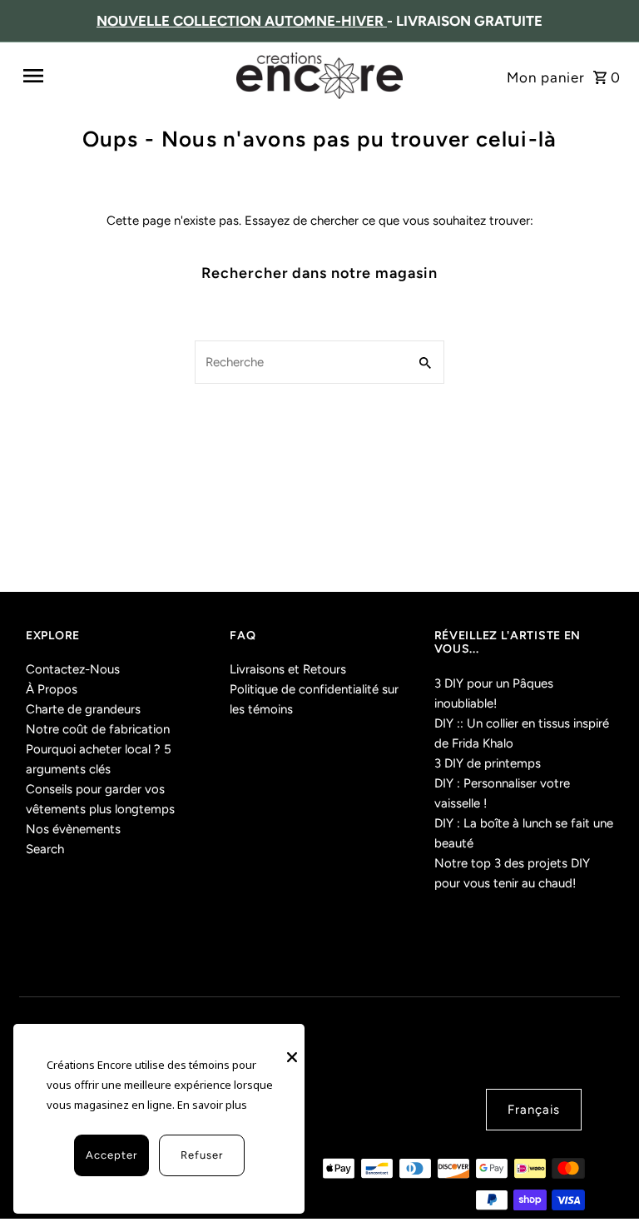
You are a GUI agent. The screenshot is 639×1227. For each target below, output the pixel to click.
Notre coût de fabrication (98, 729)
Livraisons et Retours (288, 669)
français (534, 1109)
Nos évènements (73, 829)
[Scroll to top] (603, 1183)
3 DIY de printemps (487, 763)
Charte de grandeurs (83, 709)
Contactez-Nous (73, 669)
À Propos (51, 689)
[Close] (292, 1049)
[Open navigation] (124, 76)
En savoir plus (212, 1104)
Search (45, 849)
